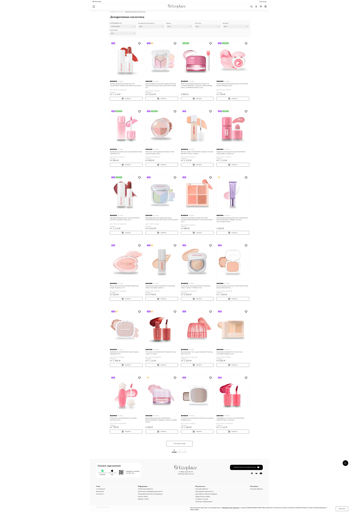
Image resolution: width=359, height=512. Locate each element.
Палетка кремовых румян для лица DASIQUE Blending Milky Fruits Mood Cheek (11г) (196, 219)
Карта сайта (143, 496)
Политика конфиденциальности (150, 491)
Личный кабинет (201, 489)
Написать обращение (203, 501)
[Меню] (94, 6)
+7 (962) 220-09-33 (185, 472)
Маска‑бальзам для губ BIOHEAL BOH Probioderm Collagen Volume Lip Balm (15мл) (161, 420)
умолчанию (115, 26)
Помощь (262, 1)
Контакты (100, 494)
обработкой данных (230, 508)
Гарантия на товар (202, 496)
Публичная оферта (145, 489)
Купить (128, 98)
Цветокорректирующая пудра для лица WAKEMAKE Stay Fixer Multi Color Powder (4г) (160, 85)
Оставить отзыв (201, 499)
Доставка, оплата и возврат (206, 494)
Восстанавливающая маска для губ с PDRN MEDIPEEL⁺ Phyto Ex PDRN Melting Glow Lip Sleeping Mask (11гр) (196, 85)
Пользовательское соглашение (150, 494)
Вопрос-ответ (143, 499)
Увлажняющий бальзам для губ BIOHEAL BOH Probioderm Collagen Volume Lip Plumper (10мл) (232, 219)
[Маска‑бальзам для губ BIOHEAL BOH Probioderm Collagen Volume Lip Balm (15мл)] (161, 394)
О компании (100, 489)
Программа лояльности (204, 491)
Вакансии (100, 491)
